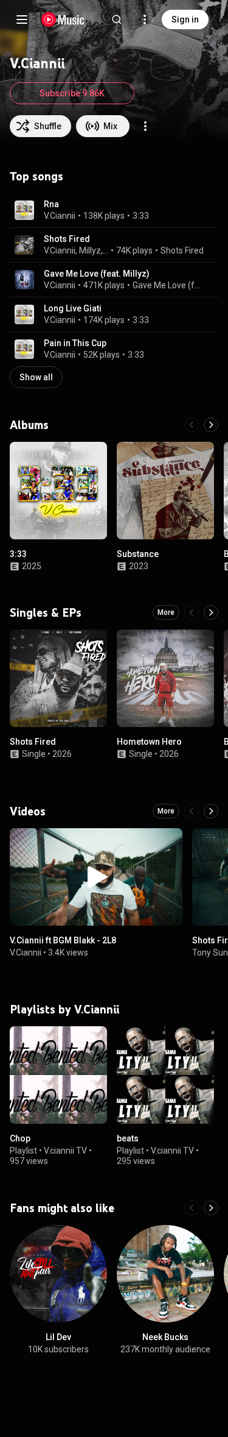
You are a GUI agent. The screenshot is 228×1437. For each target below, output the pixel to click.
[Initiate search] (116, 19)
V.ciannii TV (65, 1150)
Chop (20, 1138)
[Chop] (58, 1075)
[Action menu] (145, 126)
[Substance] (165, 490)
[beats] (165, 1075)
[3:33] (58, 490)
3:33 (141, 216)
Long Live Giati (73, 308)
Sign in (185, 19)
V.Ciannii (59, 216)
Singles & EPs (45, 612)
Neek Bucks (165, 1337)
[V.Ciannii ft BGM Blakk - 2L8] (96, 877)
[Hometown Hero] (165, 678)
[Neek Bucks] (165, 1273)
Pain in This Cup (75, 343)
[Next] (211, 424)
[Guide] (22, 19)
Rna (51, 204)
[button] (24, 210)
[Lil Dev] (58, 1273)
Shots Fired (67, 239)
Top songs (36, 176)
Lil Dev (58, 1337)
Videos (28, 811)
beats (128, 1138)
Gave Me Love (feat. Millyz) (97, 274)
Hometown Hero (149, 742)
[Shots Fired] (58, 678)
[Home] (63, 19)
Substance (138, 554)
